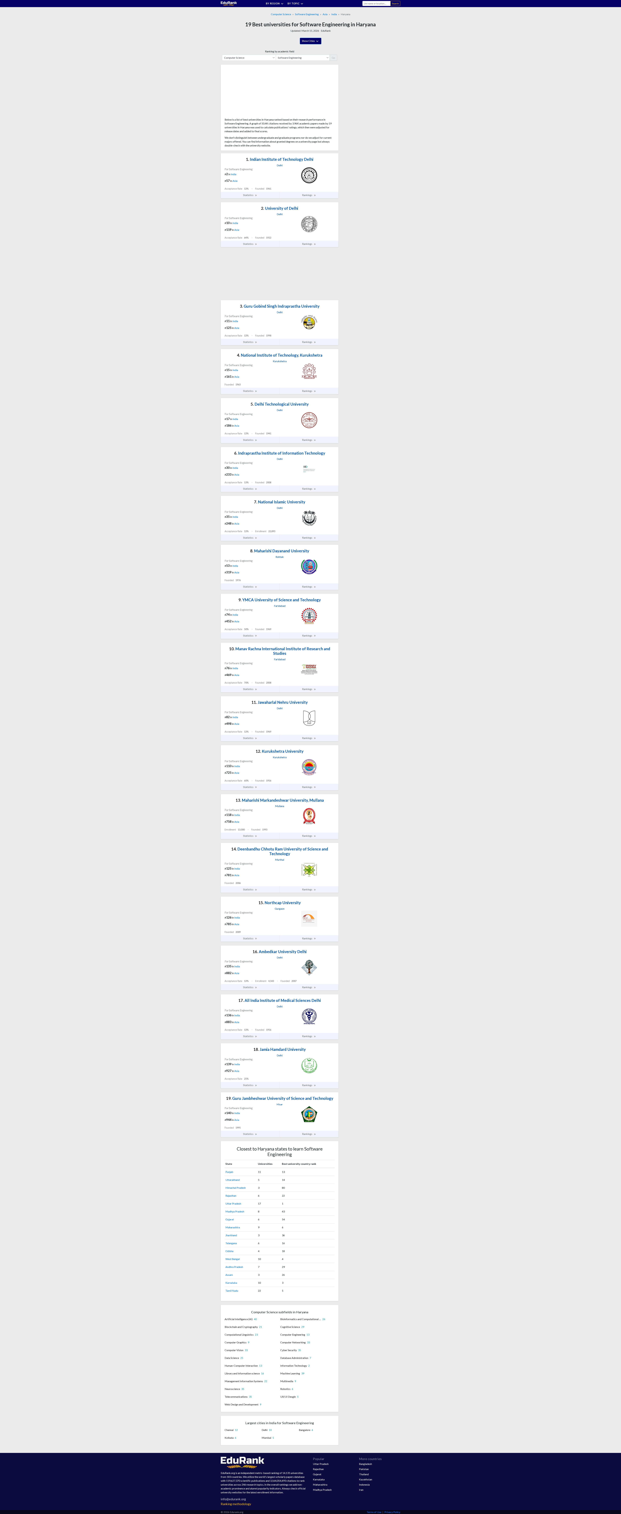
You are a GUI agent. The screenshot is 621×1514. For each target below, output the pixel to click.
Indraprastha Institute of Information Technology (279, 453)
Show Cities (308, 40)
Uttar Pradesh (233, 1203)
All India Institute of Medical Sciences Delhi (279, 1000)
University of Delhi (279, 208)
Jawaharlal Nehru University (279, 702)
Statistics (248, 195)
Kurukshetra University (280, 751)
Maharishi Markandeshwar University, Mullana (280, 800)
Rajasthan (230, 1195)
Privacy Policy (392, 1512)
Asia (325, 14)
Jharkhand (231, 1235)
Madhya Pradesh (234, 1211)
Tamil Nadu (231, 1290)
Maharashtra (232, 1227)
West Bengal (232, 1258)
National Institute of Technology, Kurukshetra (279, 355)
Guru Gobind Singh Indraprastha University (280, 306)
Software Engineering (307, 14)
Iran (361, 1489)
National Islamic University (279, 501)
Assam (229, 1274)
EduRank (326, 30)
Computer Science (281, 14)
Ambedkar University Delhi (280, 951)
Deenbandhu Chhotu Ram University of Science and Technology (279, 851)
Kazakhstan (365, 1479)
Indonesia (364, 1484)
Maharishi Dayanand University (279, 550)
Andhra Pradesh (234, 1266)
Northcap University (279, 902)
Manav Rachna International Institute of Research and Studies (279, 651)
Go (333, 57)
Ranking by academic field (279, 51)
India (334, 14)
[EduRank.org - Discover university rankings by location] (229, 3)
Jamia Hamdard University (279, 1049)
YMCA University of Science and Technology (279, 599)
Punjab (229, 1171)
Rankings (307, 195)
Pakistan (364, 1469)
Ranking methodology (236, 1504)
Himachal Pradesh (235, 1187)
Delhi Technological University (280, 404)
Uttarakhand (232, 1179)
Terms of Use (374, 1512)
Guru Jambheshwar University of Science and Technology (279, 1098)
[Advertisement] (249, 92)
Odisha (229, 1251)
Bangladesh (365, 1463)
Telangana (231, 1243)
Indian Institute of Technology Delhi (279, 159)
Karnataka (231, 1282)
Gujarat (229, 1219)
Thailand (364, 1474)
